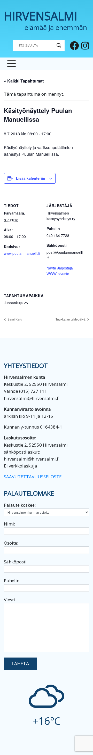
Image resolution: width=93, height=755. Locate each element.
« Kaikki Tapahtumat (24, 81)
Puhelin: (12, 581)
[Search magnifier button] (59, 45)
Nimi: (9, 524)
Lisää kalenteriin (30, 178)
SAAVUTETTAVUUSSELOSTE (33, 477)
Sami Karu (14, 319)
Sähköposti (15, 562)
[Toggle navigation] (11, 64)
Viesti (9, 600)
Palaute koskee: (20, 505)
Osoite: (11, 543)
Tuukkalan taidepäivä (71, 319)
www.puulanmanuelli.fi (22, 253)
